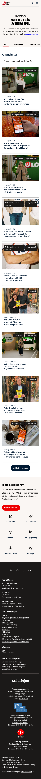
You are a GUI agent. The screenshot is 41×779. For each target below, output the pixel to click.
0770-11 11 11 (6, 586)
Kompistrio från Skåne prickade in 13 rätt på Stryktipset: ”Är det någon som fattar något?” (17, 234)
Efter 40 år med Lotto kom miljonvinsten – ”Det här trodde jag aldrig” (15, 189)
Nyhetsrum (6, 620)
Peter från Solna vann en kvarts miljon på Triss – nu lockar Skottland (14, 410)
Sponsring (5, 630)
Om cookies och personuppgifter (14, 664)
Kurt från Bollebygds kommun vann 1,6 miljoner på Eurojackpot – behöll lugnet (16, 145)
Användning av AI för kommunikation (15, 642)
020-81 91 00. (23, 699)
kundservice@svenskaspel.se (12, 588)
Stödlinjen (28, 696)
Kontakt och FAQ (11, 507)
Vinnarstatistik (10, 553)
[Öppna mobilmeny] (37, 3)
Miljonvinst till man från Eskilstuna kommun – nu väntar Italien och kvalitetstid (16, 101)
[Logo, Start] (6, 3)
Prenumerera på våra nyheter (16, 61)
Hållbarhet (31, 522)
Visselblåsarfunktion (9, 669)
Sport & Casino (7, 653)
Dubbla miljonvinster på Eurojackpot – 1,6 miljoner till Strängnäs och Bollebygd (16, 454)
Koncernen (18, 45)
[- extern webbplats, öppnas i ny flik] (11, 570)
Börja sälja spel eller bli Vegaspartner (15, 618)
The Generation (26, 772)
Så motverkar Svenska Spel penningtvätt (17, 639)
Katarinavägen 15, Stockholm (12, 606)
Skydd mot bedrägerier (10, 637)
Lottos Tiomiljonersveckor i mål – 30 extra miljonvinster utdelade (15, 366)
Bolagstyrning (31, 538)
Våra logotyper (7, 622)
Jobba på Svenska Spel (10, 625)
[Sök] (32, 3)
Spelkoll (10, 538)
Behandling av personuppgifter (13, 667)
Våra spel (31, 553)
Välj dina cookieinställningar (12, 662)
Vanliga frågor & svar (9, 627)
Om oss (4, 615)
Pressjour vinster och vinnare (12, 597)
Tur (3, 650)
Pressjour (5, 595)
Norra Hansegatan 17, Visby (12, 604)
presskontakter (31, 34)
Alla (5, 45)
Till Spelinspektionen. (20, 723)
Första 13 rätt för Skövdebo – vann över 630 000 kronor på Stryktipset (15, 278)
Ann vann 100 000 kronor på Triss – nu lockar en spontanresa (13, 322)
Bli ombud (10, 522)
